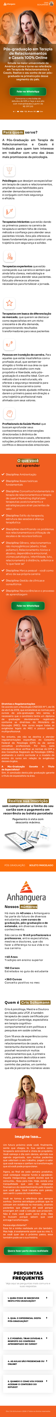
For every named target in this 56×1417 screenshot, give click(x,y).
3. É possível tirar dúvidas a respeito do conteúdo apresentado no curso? (25, 1341)
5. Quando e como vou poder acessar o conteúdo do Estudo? (25, 1384)
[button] (28, 1299)
